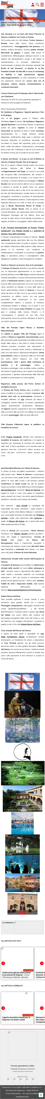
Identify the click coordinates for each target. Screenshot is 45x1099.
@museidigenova (8, 490)
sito (22, 399)
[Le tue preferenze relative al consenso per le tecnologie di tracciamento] (41, 1095)
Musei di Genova (33, 490)
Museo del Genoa (16, 521)
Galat (23, 624)
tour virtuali (21, 505)
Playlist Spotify (21, 533)
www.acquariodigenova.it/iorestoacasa (24, 590)
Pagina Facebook (14, 437)
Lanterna (38, 518)
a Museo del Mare (33, 624)
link (37, 611)
